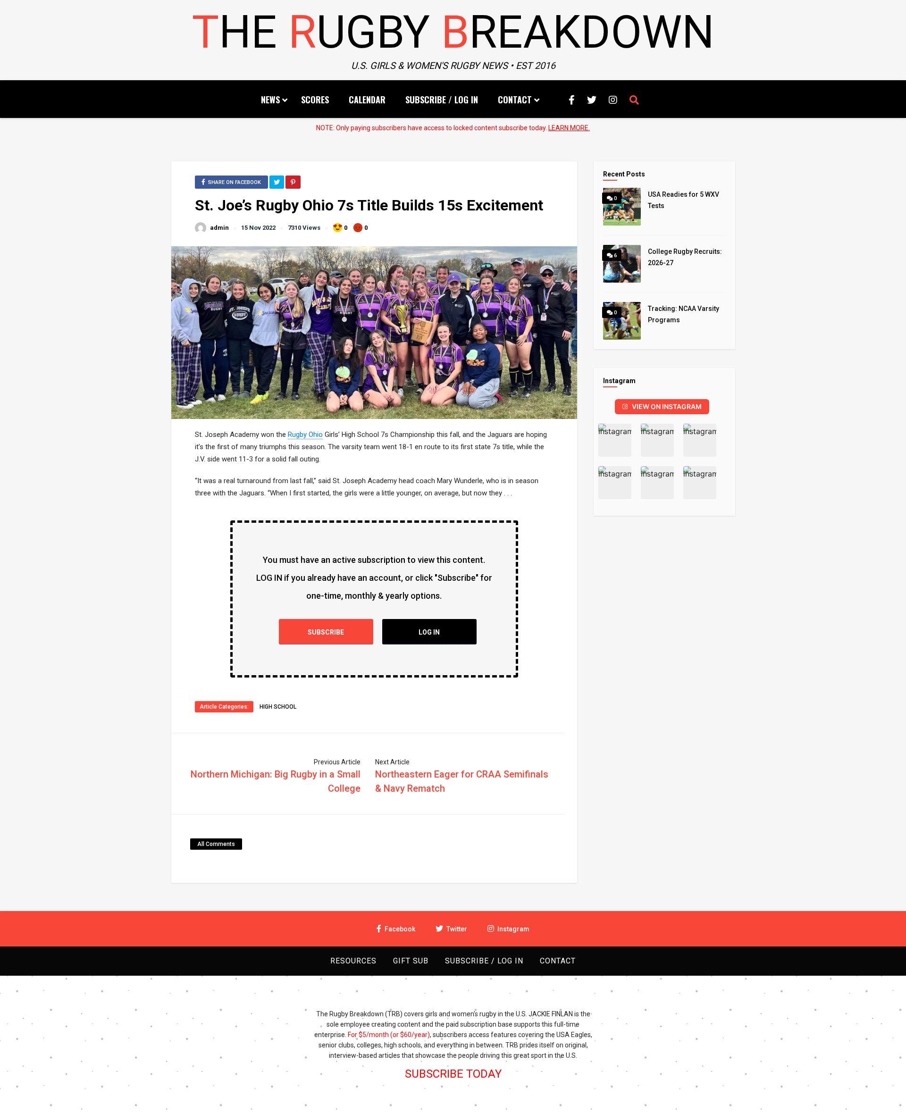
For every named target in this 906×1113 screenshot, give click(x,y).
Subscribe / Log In (441, 99)
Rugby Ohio (305, 434)
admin (219, 227)
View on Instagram (667, 406)
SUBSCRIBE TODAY (453, 1073)
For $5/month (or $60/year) (389, 1034)
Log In (429, 632)
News (270, 99)
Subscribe (326, 632)
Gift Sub (410, 960)
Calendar (367, 99)
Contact (515, 99)
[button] (615, 440)
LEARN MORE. (569, 128)
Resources (353, 960)
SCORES (315, 99)
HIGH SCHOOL (278, 706)
